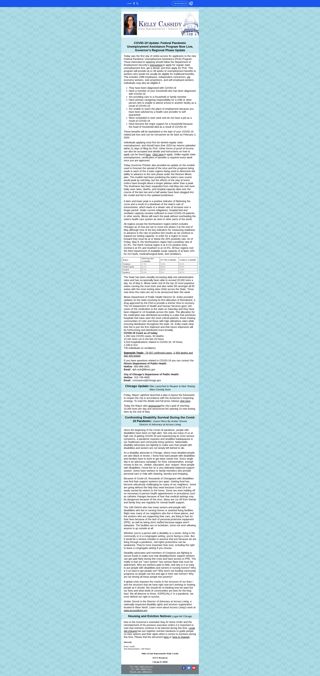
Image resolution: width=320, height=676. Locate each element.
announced (154, 405)
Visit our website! (141, 672)
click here (185, 401)
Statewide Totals (134, 352)
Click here (158, 154)
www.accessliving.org (135, 610)
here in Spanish (181, 637)
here (148, 154)
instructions (156, 65)
